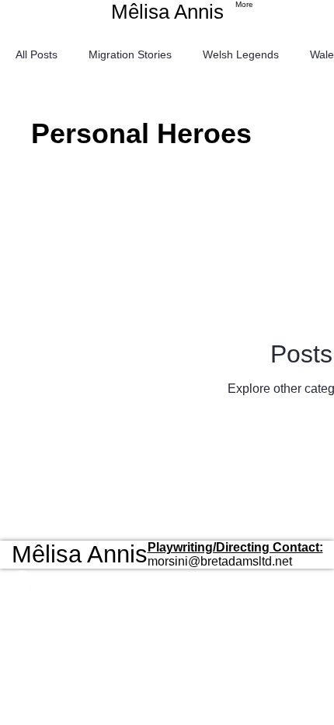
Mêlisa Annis (167, 11)
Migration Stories (130, 54)
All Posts (36, 54)
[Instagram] (80, 579)
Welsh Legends (241, 54)
